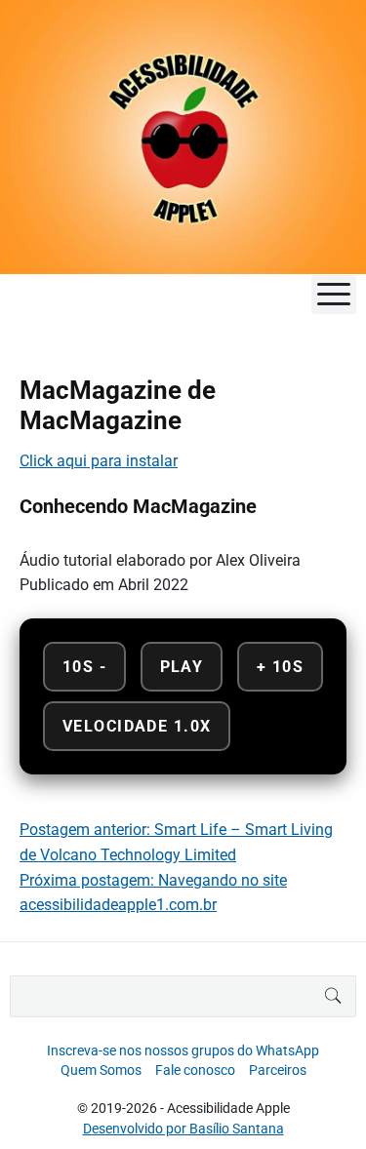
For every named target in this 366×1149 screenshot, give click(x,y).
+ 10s (280, 666)
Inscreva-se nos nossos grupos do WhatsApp (183, 1050)
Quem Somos (101, 1070)
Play (182, 666)
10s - (84, 666)
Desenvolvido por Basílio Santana (183, 1128)
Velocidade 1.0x (136, 726)
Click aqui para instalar (99, 461)
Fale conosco (195, 1070)
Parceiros (277, 1070)
